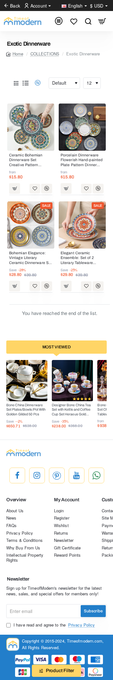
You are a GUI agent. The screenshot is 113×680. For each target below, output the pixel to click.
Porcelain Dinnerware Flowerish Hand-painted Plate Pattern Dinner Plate (82, 160)
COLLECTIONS (44, 54)
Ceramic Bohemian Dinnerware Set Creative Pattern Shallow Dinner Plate (27, 160)
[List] (25, 83)
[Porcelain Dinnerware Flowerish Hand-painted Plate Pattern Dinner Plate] (82, 127)
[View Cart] (102, 21)
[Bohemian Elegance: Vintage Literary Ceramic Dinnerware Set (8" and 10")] (30, 225)
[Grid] (16, 83)
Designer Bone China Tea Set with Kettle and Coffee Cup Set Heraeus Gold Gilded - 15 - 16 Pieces (71, 410)
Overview (16, 499)
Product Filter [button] (60, 670)
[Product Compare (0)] (35, 82)
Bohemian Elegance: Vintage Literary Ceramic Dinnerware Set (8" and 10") (30, 258)
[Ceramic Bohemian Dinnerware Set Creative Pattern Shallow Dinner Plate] (30, 127)
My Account (66, 499)
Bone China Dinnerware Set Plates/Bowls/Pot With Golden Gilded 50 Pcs (26, 409)
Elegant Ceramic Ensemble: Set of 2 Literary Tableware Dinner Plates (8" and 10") (79, 258)
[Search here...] (88, 21)
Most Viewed (56, 347)
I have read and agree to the (53, 625)
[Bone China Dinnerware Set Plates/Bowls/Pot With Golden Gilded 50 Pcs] (26, 380)
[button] (14, 188)
